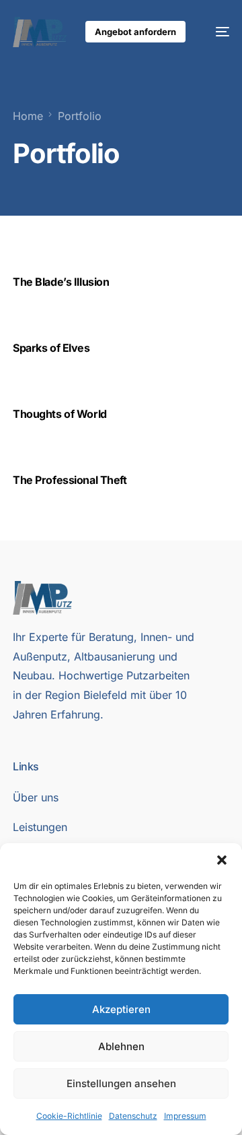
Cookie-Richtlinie (69, 1116)
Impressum (185, 1116)
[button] (222, 860)
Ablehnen (121, 1046)
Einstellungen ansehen (121, 1083)
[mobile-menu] (215, 32)
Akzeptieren (121, 1009)
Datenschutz (133, 1116)
